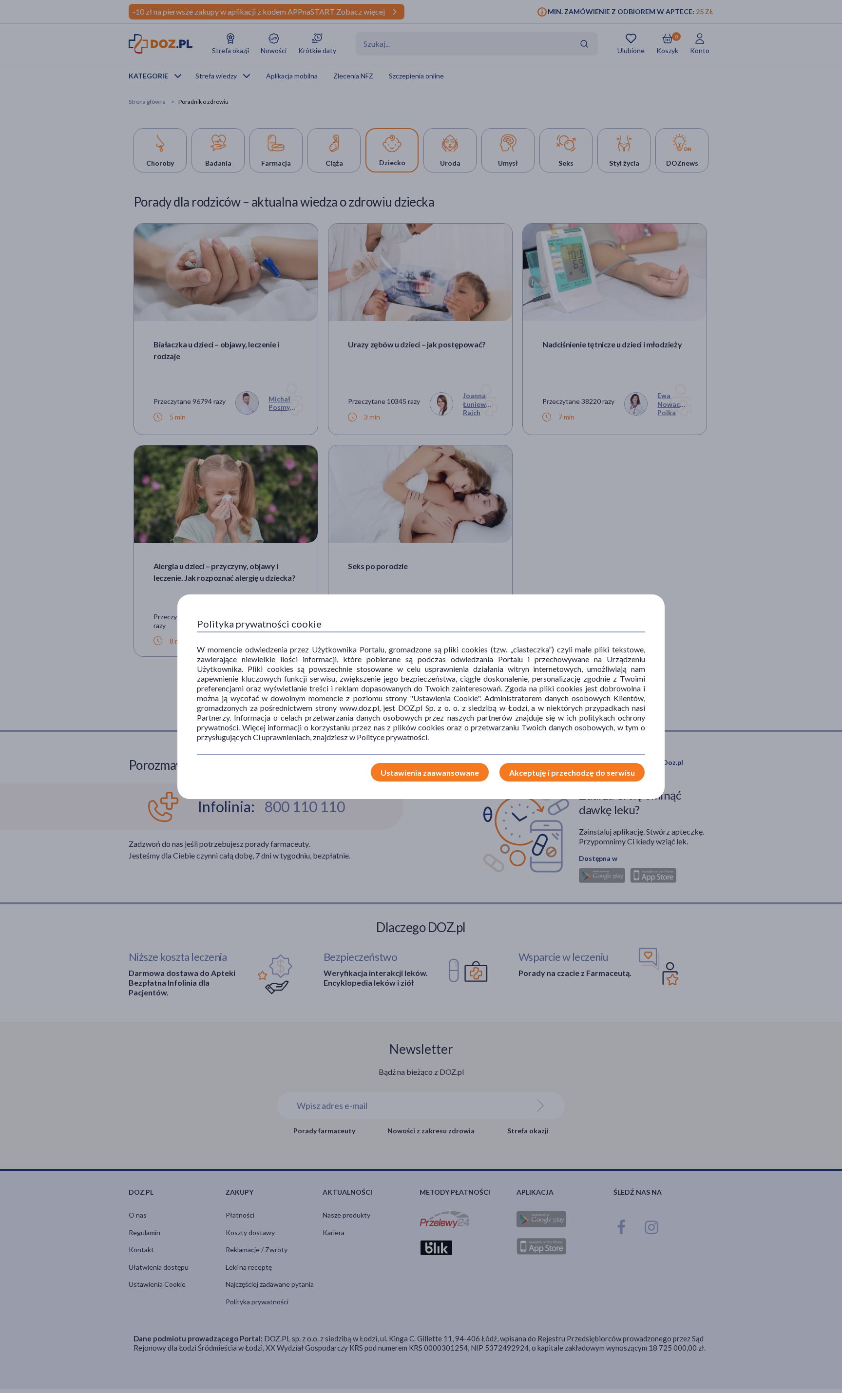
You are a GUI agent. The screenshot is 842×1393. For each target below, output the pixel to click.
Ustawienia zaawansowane (430, 772)
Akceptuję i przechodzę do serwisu (572, 772)
